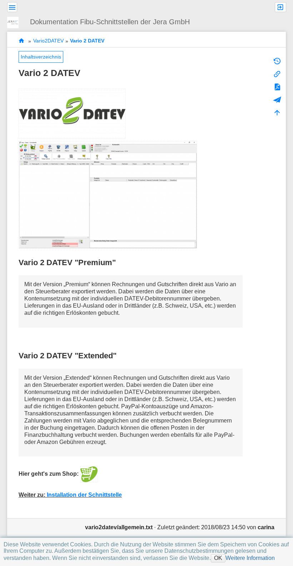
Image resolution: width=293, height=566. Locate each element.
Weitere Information (250, 558)
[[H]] (15, 22)
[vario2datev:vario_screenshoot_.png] (108, 194)
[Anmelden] (280, 7)
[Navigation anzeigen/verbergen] (12, 7)
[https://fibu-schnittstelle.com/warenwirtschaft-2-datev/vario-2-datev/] (89, 474)
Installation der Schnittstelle (84, 495)
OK (218, 558)
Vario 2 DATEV (87, 41)
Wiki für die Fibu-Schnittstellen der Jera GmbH (21, 40)
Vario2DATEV (48, 41)
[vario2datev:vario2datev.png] (72, 113)
